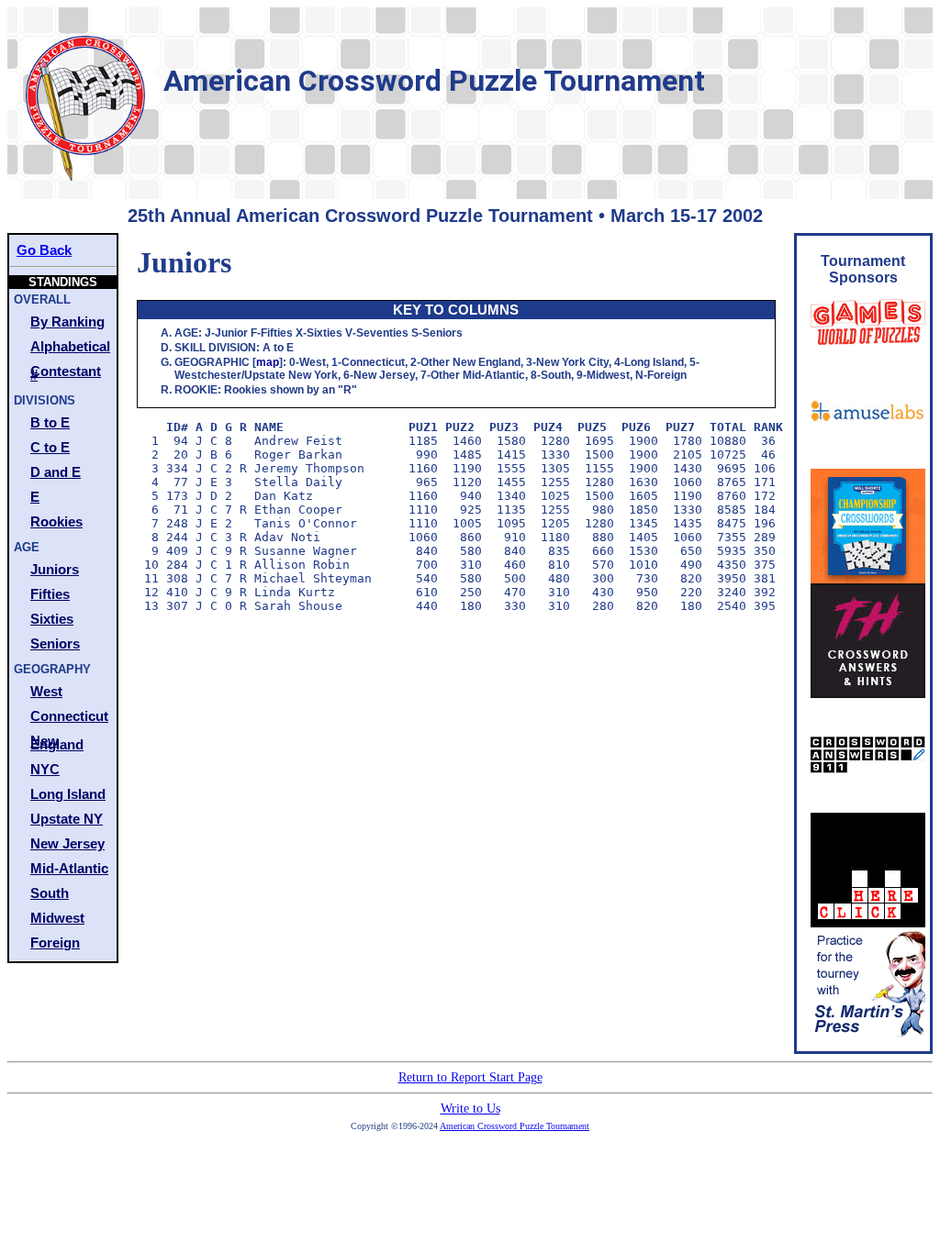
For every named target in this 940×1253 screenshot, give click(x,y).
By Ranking (67, 321)
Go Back (44, 250)
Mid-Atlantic (69, 868)
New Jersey (67, 843)
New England (57, 742)
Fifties (50, 594)
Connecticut (69, 716)
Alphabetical (70, 346)
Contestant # (65, 373)
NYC (45, 769)
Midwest (57, 918)
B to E (50, 422)
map (267, 362)
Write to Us (470, 1108)
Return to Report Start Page (470, 1077)
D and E (55, 472)
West (46, 691)
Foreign (55, 942)
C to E (50, 447)
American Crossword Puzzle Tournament (514, 1126)
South (49, 893)
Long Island (68, 794)
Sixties (51, 618)
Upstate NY (66, 818)
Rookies (56, 521)
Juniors (54, 569)
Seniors (55, 643)
